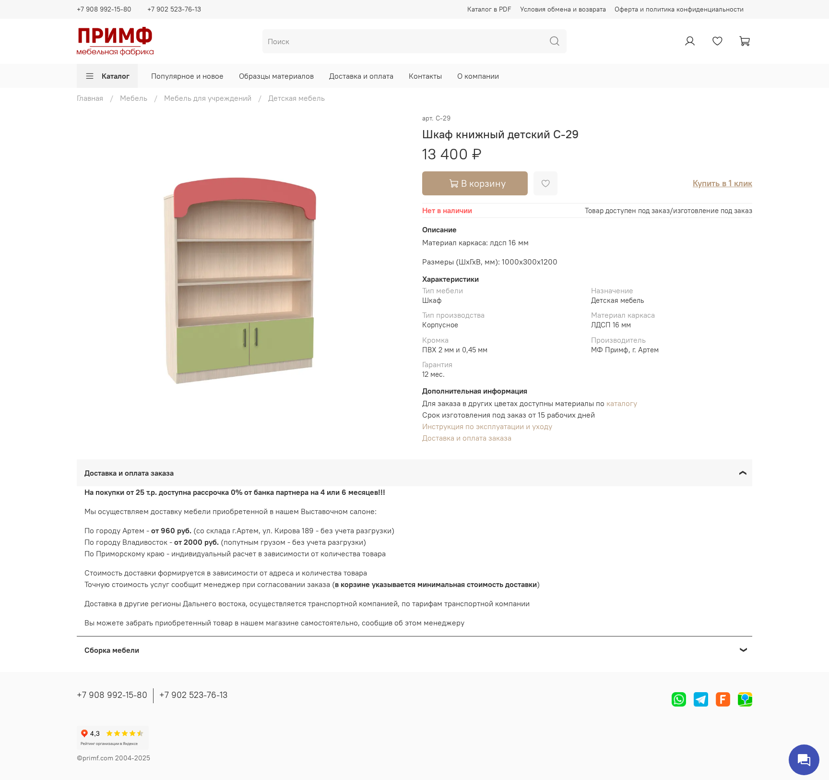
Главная (90, 98)
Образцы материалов (276, 76)
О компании (478, 76)
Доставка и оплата (361, 76)
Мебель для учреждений (207, 98)
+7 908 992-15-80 (104, 9)
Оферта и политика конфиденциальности (679, 9)
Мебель (133, 98)
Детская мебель (296, 98)
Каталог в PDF (489, 9)
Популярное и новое (187, 76)
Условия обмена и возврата (563, 9)
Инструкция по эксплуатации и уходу (487, 426)
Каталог (116, 76)
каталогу (621, 403)
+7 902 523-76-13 (174, 9)
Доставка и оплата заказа (466, 438)
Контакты (425, 76)
